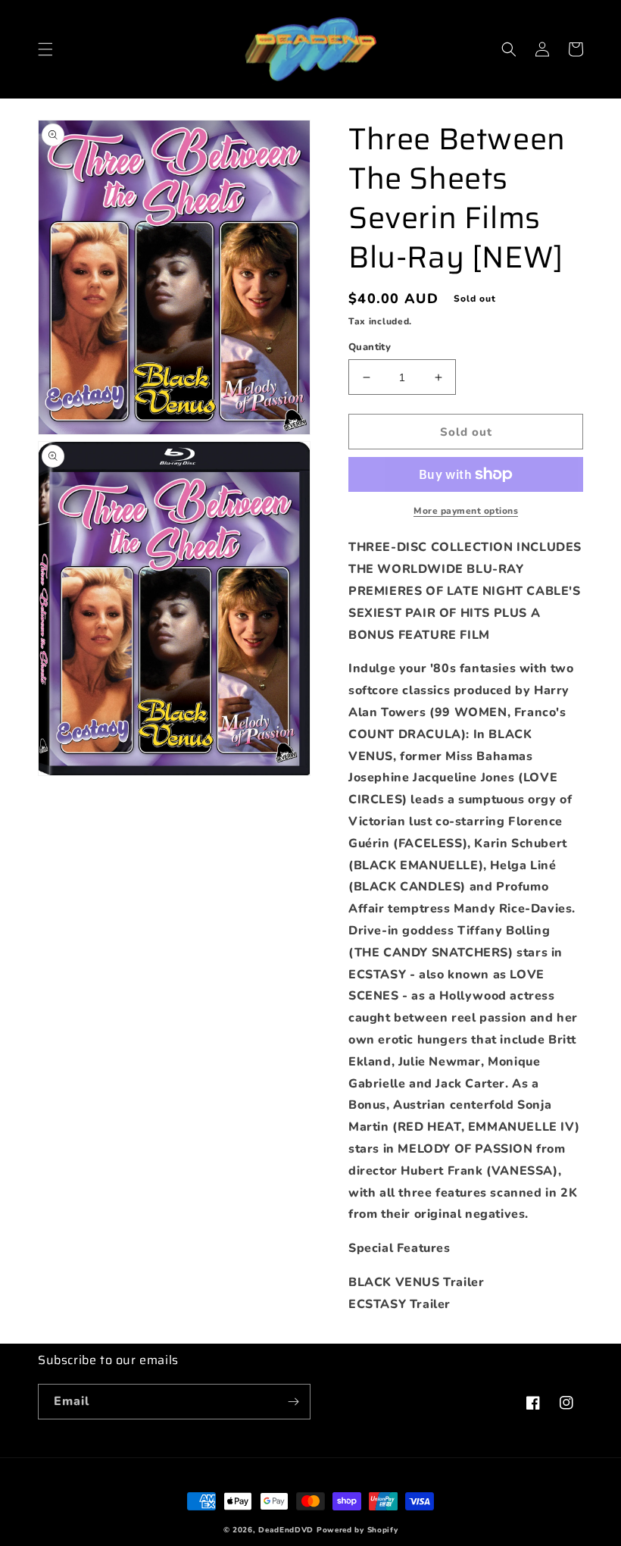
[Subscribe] (293, 1401)
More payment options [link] (465, 511)
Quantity (369, 347)
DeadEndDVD (286, 1530)
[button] (45, 49)
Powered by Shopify (357, 1530)
